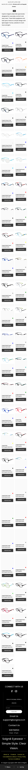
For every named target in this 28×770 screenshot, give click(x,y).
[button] (20, 767)
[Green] (25, 217)
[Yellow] (25, 242)
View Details (7, 50)
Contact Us (20, 754)
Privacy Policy (22, 757)
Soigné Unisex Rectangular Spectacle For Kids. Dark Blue (7, 47)
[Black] (25, 42)
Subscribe (14, 711)
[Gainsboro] (12, 143)
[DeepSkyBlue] (12, 93)
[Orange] (25, 67)
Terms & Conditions (14, 759)
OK (14, 11)
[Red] (25, 192)
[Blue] (12, 43)
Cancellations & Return (10, 757)
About (6, 754)
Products (13, 754)
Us (8, 754)
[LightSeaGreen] (25, 367)
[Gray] (25, 267)
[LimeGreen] (12, 593)
